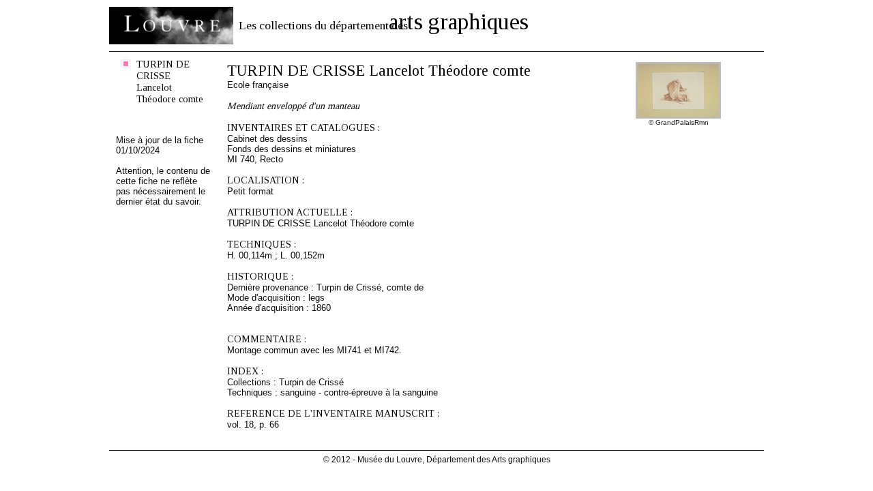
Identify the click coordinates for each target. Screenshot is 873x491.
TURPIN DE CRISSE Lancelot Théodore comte (169, 81)
